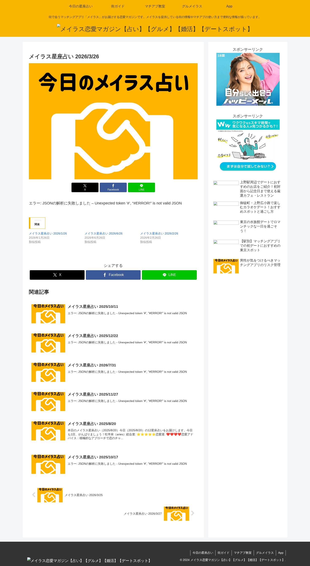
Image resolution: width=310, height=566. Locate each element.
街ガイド (223, 552)
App (280, 552)
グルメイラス (265, 552)
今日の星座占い (203, 552)
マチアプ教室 (243, 552)
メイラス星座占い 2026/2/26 (159, 233)
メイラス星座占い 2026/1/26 (48, 233)
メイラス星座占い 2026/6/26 (104, 233)
